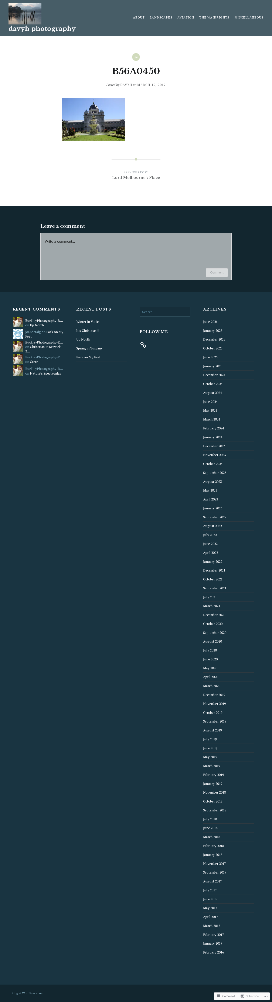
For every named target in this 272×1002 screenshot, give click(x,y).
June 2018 (210, 828)
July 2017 (210, 890)
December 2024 (214, 375)
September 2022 (214, 517)
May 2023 (210, 490)
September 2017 (214, 872)
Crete (34, 361)
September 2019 (214, 721)
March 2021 (211, 606)
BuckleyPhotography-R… (44, 320)
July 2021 (210, 597)
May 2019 (210, 757)
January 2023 (212, 508)
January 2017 (212, 943)
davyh (126, 85)
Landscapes (161, 17)
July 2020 (210, 650)
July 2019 (210, 739)
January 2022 (212, 561)
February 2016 (213, 952)
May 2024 (210, 410)
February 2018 (213, 846)
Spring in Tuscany (89, 348)
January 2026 (212, 330)
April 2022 (210, 552)
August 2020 (212, 641)
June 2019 (210, 748)
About (139, 17)
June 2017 (210, 899)
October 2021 (212, 579)
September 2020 (214, 632)
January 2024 (212, 437)
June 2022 (210, 544)
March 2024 (211, 419)
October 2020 (212, 623)
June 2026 (210, 321)
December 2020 (214, 615)
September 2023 (214, 472)
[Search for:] (165, 312)
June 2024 (210, 401)
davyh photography (42, 29)
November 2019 (214, 703)
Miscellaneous (249, 17)
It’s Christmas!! (87, 330)
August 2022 (212, 526)
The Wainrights (214, 17)
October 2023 (212, 464)
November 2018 (214, 792)
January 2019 (212, 783)
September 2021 (214, 588)
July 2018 (210, 819)
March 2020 (211, 686)
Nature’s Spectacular (45, 373)
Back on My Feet (88, 357)
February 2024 (213, 428)
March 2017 (211, 926)
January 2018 (212, 854)
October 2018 (212, 801)
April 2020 (210, 677)
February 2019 (213, 775)
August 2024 (212, 393)
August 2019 (212, 730)
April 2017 (210, 917)
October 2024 (212, 384)
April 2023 (210, 499)
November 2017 (214, 863)
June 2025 (210, 357)
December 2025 (214, 339)
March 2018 (211, 837)
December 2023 (214, 446)
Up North (37, 325)
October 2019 (212, 712)
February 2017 (213, 934)
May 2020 (210, 668)
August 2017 (212, 881)
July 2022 (210, 535)
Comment (217, 272)
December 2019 (214, 695)
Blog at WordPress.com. (28, 993)
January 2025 (212, 366)
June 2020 (210, 659)
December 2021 (214, 570)
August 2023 (212, 481)
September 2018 (214, 810)
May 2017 (210, 908)
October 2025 (212, 348)
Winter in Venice (88, 321)
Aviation (185, 17)
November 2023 (214, 455)
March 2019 (211, 766)
